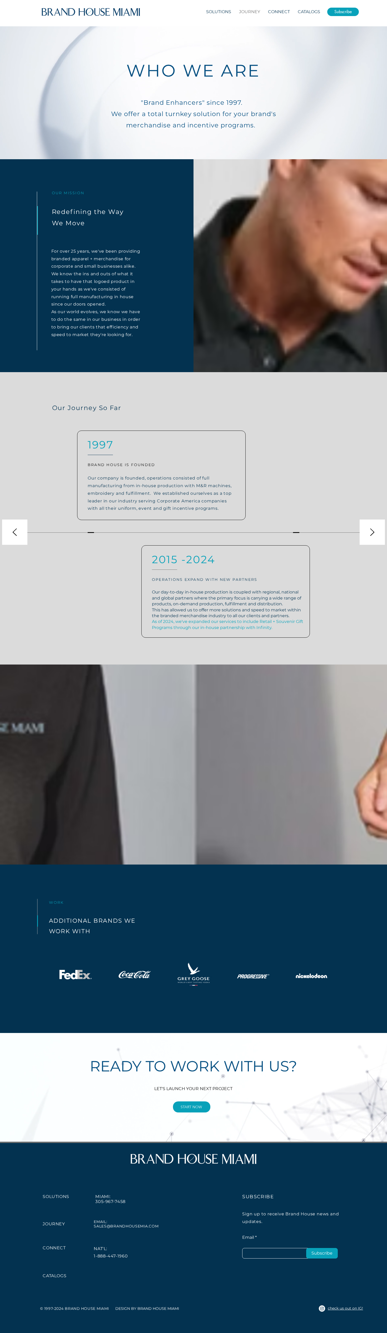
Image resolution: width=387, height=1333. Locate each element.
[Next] (372, 533)
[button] (343, 12)
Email (248, 1237)
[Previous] (14, 533)
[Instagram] (322, 1308)
